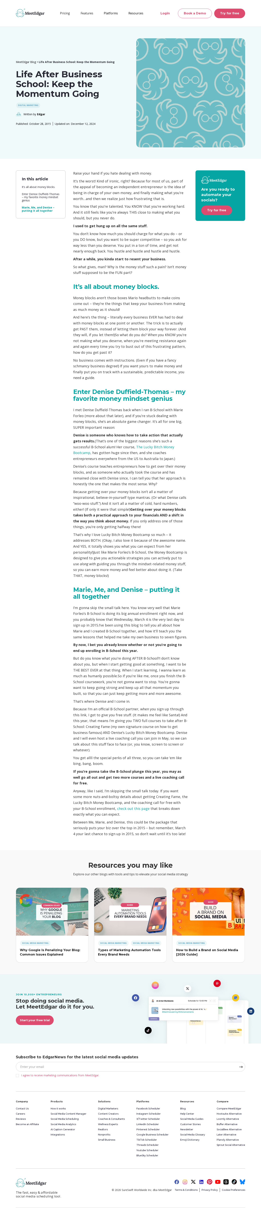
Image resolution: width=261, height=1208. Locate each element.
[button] (87, 13)
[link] (52, 912)
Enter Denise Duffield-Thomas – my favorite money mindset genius (40, 197)
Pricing (65, 13)
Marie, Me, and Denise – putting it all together (38, 209)
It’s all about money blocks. (38, 187)
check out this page (133, 808)
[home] (30, 13)
